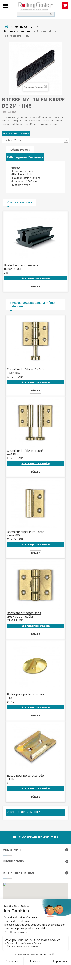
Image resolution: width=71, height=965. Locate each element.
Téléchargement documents (25, 157)
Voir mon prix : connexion (16, 133)
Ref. (4, 111)
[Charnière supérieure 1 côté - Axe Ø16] (35, 503)
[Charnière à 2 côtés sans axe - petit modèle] (35, 584)
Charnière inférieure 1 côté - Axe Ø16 (26, 452)
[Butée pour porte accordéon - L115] (35, 747)
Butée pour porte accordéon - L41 (26, 696)
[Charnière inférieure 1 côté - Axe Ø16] (35, 422)
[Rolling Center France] (35, 6)
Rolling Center (24, 27)
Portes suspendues (17, 31)
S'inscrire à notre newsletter (38, 837)
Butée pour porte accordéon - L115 (26, 777)
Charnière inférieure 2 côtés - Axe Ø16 (26, 371)
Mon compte (12, 850)
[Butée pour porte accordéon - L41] (35, 666)
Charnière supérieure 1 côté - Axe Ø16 (25, 533)
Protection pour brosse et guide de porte (22, 267)
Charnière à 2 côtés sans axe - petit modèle (24, 615)
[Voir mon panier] (65, 5)
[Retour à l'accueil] (6, 27)
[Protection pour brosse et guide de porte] (35, 236)
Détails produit (20, 149)
